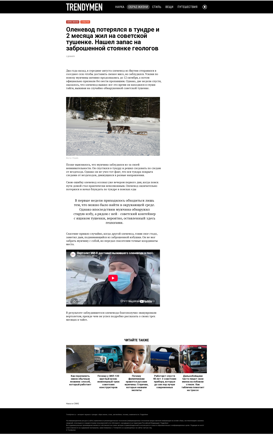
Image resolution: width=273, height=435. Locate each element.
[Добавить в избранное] (205, 7)
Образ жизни (138, 7)
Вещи (169, 7)
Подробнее (144, 414)
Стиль (156, 7)
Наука (119, 7)
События (85, 22)
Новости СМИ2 (72, 404)
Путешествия (187, 7)
